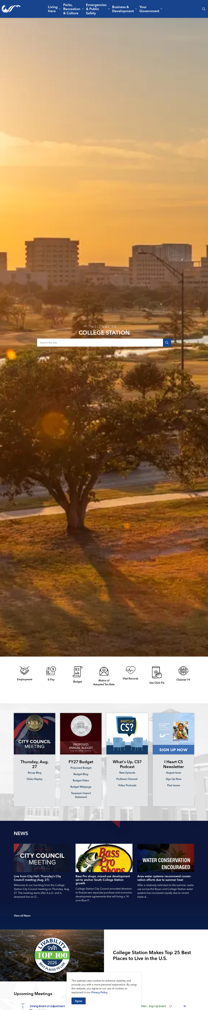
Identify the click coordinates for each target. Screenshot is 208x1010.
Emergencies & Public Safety (96, 9)
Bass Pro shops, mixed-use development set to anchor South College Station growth (103, 880)
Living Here (53, 9)
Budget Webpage (80, 786)
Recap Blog (34, 772)
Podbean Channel (127, 779)
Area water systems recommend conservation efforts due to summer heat (164, 878)
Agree (78, 1001)
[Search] (167, 343)
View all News (22, 915)
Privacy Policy (99, 992)
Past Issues (173, 785)
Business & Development (123, 9)
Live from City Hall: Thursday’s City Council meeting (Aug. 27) (37, 878)
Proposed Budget (81, 767)
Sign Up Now (173, 779)
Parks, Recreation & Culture (71, 9)
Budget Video (81, 780)
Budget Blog (80, 774)
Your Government (149, 9)
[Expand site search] (204, 9)
